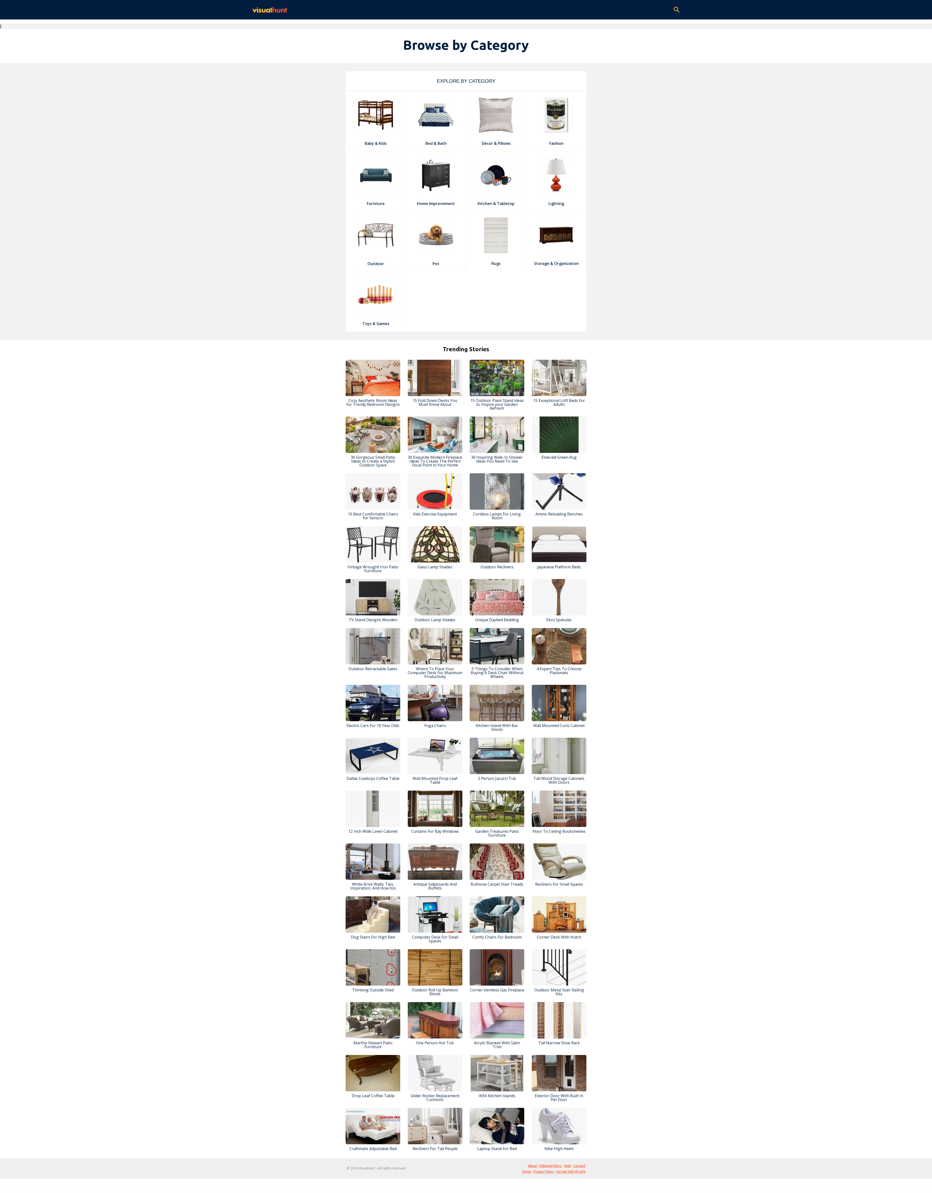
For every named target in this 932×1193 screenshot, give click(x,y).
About (532, 1166)
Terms (526, 1172)
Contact (579, 1166)
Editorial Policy (551, 1166)
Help (567, 1166)
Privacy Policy (544, 1172)
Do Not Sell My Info (571, 1172)
